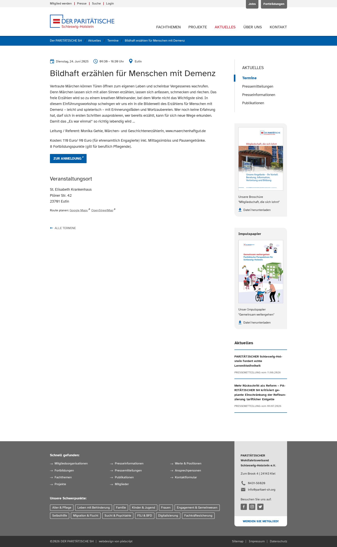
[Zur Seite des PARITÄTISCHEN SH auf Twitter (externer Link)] (260, 507)
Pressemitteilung (247, 372)
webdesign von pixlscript (115, 541)
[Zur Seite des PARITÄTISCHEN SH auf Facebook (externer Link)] (244, 507)
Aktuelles (253, 67)
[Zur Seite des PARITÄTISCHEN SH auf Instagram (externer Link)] (252, 507)
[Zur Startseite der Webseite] (82, 21)
